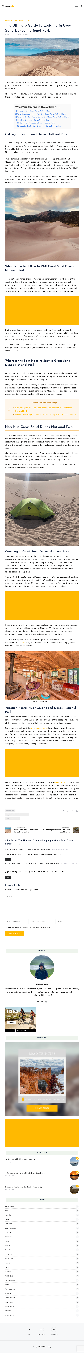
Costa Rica (8, 1237)
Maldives (8, 1272)
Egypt (7, 1241)
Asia (6, 1211)
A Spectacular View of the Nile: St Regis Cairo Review (25, 1173)
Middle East (9, 1276)
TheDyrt (21, 642)
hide (58, 107)
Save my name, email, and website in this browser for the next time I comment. (30, 927)
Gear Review (9, 1250)
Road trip (8, 1293)
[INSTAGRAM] (54, 1328)
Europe (7, 1245)
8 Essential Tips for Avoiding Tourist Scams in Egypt (24, 1187)
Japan (7, 1267)
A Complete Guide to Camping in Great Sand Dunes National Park (34, 864)
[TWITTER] (29, 1328)
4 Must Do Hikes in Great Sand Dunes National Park (27, 850)
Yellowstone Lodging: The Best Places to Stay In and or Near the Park (45, 414)
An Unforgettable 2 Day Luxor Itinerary (20, 1159)
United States (9, 1315)
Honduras (8, 1254)
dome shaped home (39, 728)
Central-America (10, 1228)
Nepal (7, 1285)
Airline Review (9, 1206)
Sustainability (9, 1306)
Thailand (8, 1311)
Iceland (7, 1263)
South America (10, 1298)
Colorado (10, 811)
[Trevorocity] (33, 6)
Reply (8, 860)
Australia (8, 1215)
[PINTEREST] (41, 1328)
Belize (7, 1219)
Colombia (8, 1232)
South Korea (9, 1302)
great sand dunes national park (13, 814)
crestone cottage (62, 782)
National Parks (11, 21)
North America (25, 21)
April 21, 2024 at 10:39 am (60, 849)
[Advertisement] (42, 311)
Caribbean (8, 1224)
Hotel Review (9, 1259)
